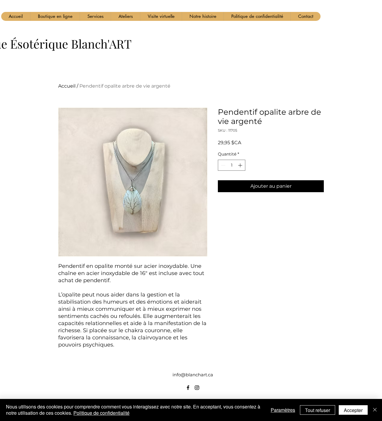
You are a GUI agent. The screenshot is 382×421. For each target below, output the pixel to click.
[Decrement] (222, 165)
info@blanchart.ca (192, 374)
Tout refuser (317, 410)
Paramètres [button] (283, 409)
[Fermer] (374, 410)
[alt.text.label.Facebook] (188, 388)
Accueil (67, 86)
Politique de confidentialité (101, 412)
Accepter (353, 410)
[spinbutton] (231, 165)
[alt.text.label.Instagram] (197, 388)
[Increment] (240, 165)
